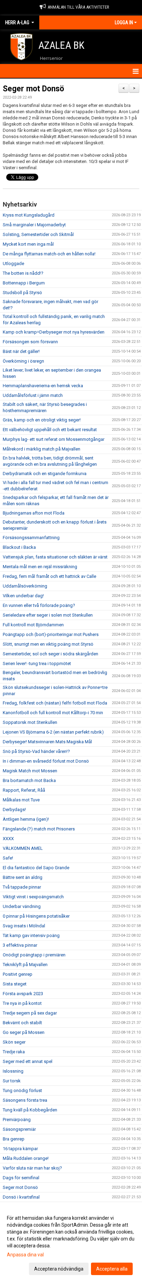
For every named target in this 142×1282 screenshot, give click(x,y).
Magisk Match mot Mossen (30, 770)
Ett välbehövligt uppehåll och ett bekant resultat (50, 429)
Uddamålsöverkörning (25, 586)
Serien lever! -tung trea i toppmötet (37, 663)
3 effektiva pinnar (20, 945)
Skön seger (14, 1042)
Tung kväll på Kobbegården (30, 1109)
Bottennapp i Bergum (24, 282)
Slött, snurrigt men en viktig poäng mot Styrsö (48, 644)
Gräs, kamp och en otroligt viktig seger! (42, 419)
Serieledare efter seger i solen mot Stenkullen (48, 615)
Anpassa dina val (25, 1254)
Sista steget (15, 983)
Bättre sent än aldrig (22, 877)
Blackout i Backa (19, 547)
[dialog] (71, 1243)
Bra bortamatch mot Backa (29, 780)
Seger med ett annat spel (27, 1061)
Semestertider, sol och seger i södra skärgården (50, 653)
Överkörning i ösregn (23, 361)
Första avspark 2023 (23, 993)
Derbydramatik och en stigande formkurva (45, 473)
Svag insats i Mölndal (24, 925)
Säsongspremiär (19, 1129)
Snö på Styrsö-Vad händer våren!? (36, 751)
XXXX (8, 838)
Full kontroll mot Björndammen (33, 624)
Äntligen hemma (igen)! (26, 819)
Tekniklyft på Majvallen (25, 964)
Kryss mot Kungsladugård (28, 215)
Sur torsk (12, 1080)
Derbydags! (14, 809)
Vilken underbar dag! (23, 595)
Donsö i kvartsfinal (21, 1197)
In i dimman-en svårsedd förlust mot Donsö (46, 761)
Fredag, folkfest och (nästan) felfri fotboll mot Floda (55, 703)
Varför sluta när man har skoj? (32, 1168)
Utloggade (13, 263)
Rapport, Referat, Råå (24, 790)
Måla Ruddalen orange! (26, 1158)
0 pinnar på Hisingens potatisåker (36, 916)
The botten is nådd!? (23, 273)
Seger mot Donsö (33, 88)
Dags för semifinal (21, 1177)
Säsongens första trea (25, 1100)
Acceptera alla (112, 1269)
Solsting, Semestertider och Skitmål (38, 234)
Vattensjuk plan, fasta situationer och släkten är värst (55, 557)
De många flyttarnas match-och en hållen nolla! (49, 253)
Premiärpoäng (17, 1119)
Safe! (8, 858)
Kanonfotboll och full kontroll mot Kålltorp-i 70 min (53, 712)
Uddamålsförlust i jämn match (33, 395)
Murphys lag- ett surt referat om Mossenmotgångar (53, 439)
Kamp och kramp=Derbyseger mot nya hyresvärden (53, 332)
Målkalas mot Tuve (21, 799)
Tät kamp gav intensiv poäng (31, 935)
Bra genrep (13, 1139)
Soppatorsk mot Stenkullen (30, 722)
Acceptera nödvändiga (58, 1269)
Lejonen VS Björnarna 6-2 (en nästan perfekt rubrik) (53, 732)
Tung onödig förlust (22, 1090)
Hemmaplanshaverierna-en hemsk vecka (43, 385)
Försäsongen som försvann (30, 341)
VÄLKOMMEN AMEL (23, 848)
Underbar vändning (22, 906)
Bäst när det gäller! (21, 351)
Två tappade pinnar (22, 887)
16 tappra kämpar (20, 1148)
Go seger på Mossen (23, 1032)
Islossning (13, 1071)
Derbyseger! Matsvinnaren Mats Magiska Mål (47, 741)
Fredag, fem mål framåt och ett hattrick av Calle (49, 576)
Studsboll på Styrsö (22, 292)
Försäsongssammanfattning (31, 537)
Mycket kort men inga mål (28, 244)
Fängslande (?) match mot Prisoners (39, 828)
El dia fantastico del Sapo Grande (36, 867)
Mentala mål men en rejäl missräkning (40, 566)
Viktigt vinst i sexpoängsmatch (33, 896)
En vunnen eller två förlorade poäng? (39, 605)
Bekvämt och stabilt (22, 1022)
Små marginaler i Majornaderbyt (34, 224)
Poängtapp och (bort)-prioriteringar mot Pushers (51, 634)
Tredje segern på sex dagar (30, 1013)
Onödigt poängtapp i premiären (34, 954)
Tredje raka (14, 1051)
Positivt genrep (17, 974)
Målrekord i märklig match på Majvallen (41, 449)
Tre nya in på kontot (22, 1003)
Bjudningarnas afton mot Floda (33, 513)
